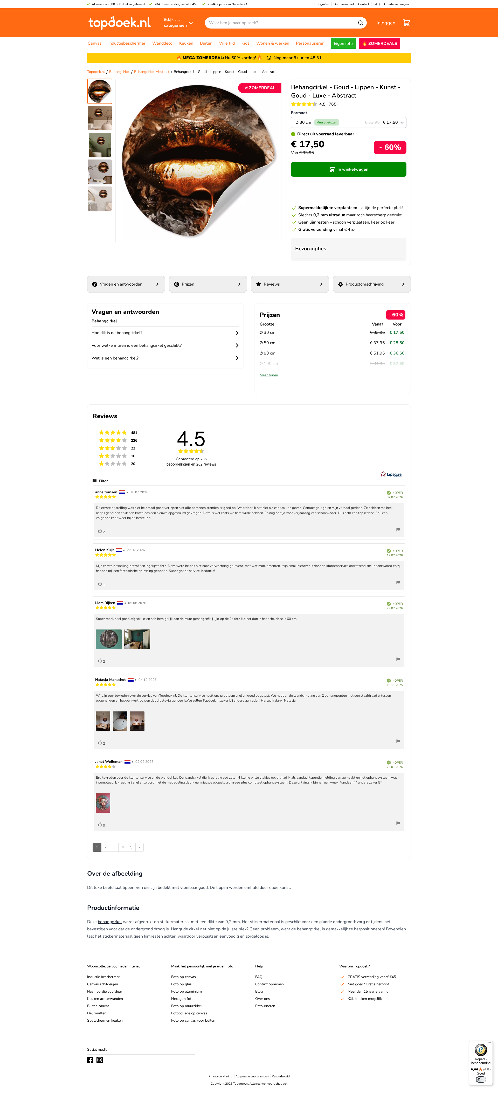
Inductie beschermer (103, 976)
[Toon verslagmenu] (398, 530)
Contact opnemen (269, 984)
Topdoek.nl (96, 71)
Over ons (262, 998)
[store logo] (119, 22)
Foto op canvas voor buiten (193, 1020)
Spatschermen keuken (105, 1020)
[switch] (481, 1079)
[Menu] (490, 1044)
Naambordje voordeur (104, 991)
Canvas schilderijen (102, 984)
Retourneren (265, 1005)
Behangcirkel (119, 71)
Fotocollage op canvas (189, 1013)
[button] (348, 169)
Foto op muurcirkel (186, 1005)
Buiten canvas (98, 1005)
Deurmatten (96, 1013)
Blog (259, 991)
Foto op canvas (183, 976)
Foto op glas (181, 984)
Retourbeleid (281, 1076)
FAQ (258, 976)
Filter (103, 481)
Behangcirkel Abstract (151, 71)
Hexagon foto (182, 998)
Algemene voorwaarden (252, 1076)
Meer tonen (269, 375)
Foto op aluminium (186, 991)
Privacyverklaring (220, 1076)
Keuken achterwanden (105, 998)
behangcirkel (110, 922)
